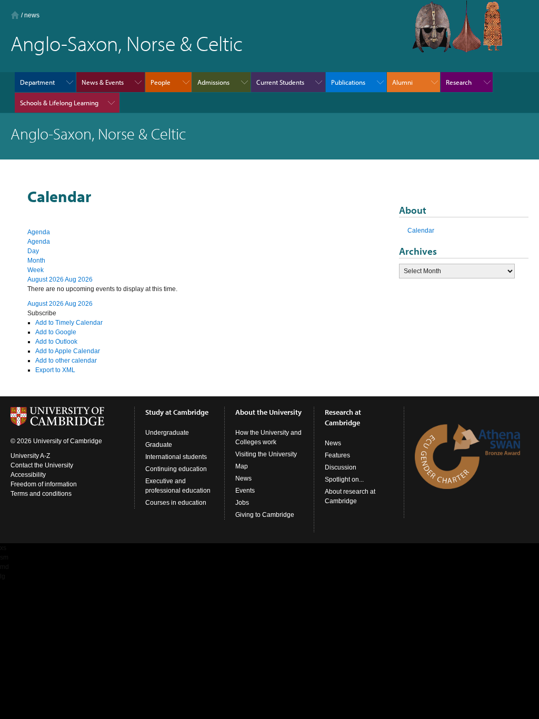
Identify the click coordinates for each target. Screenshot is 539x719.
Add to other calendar (66, 360)
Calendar (420, 230)
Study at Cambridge (176, 412)
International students (176, 457)
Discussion (340, 467)
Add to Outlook (56, 341)
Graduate (158, 444)
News (243, 478)
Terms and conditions (41, 493)
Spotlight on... (344, 479)
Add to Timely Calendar (69, 322)
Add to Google (55, 332)
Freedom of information (44, 484)
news (31, 15)
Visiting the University (266, 454)
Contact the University (42, 465)
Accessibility (28, 474)
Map (241, 466)
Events (245, 490)
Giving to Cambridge (264, 514)
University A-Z (30, 456)
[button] (41, 313)
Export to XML (55, 370)
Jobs (242, 502)
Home (15, 15)
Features (337, 455)
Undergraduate (167, 432)
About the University (268, 412)
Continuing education (176, 469)
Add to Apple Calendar (67, 351)
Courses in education (175, 502)
